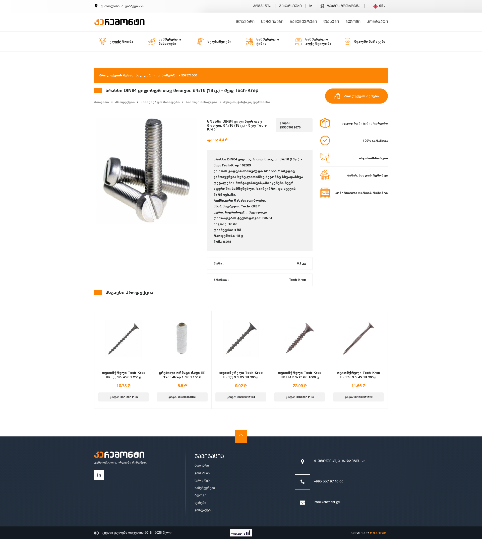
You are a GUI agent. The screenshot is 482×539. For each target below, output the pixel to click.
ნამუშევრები (303, 22)
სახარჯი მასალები (201, 102)
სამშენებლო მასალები (160, 102)
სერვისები (272, 22)
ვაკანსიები (290, 6)
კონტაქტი (377, 22)
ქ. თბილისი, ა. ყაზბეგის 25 (340, 461)
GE (381, 6)
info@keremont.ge (327, 502)
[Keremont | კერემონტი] (119, 455)
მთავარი (245, 22)
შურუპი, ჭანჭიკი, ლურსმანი (246, 102)
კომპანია (262, 6)
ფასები (331, 22)
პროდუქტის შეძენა (361, 96)
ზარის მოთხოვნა (343, 6)
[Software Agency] (369, 533)
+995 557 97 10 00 (328, 481)
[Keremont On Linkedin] (311, 6)
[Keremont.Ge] (119, 19)
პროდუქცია (125, 102)
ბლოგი (353, 22)
